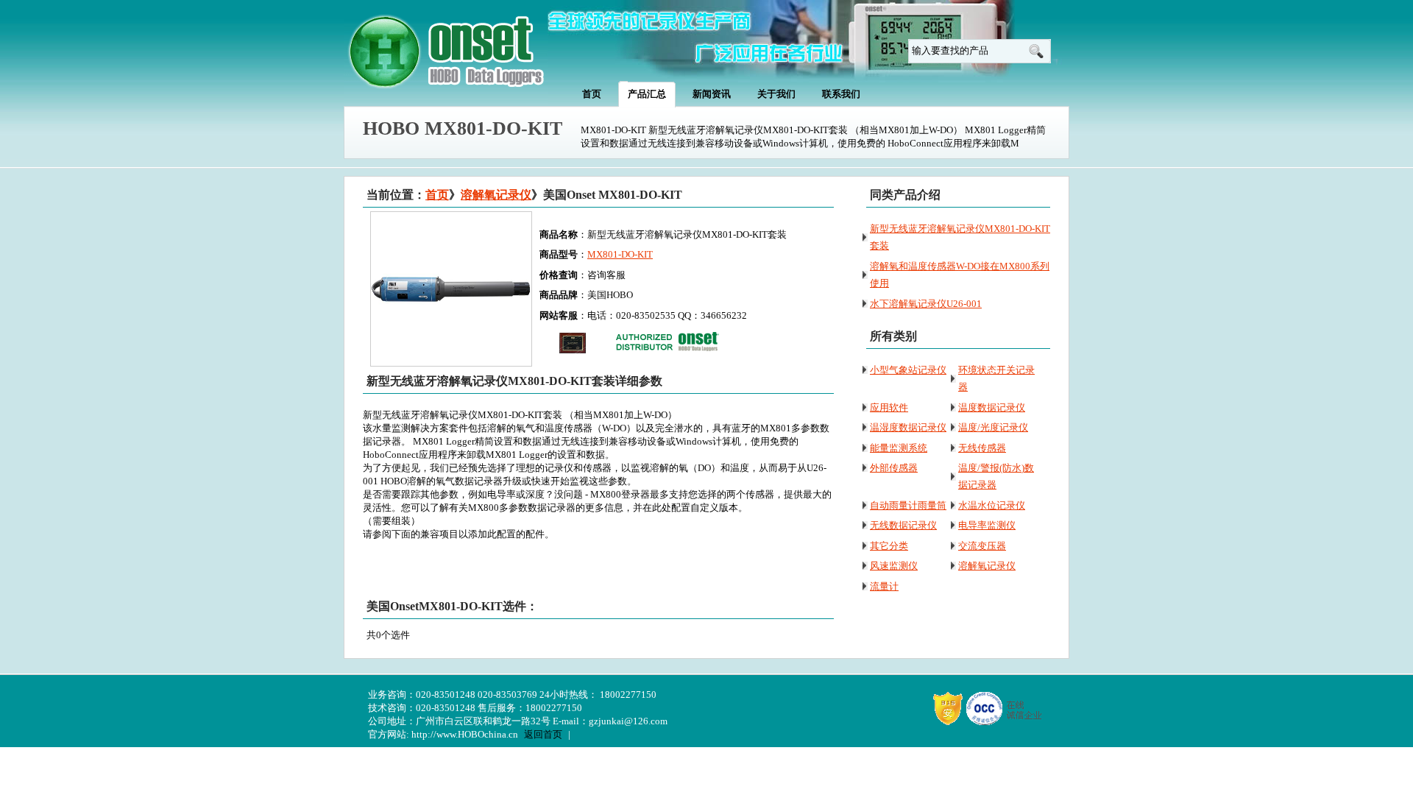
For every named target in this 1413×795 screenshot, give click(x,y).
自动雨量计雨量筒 (908, 505)
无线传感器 (982, 447)
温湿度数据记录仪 (908, 427)
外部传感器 (894, 467)
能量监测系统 (898, 447)
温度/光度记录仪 (993, 427)
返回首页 (543, 734)
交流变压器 (982, 545)
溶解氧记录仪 (496, 194)
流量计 (884, 586)
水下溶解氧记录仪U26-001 (926, 303)
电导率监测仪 (987, 525)
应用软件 (889, 407)
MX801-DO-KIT (620, 254)
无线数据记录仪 (903, 525)
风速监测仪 (894, 565)
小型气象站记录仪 (908, 369)
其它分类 (889, 545)
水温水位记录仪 (991, 505)
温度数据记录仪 (991, 407)
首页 (437, 194)
